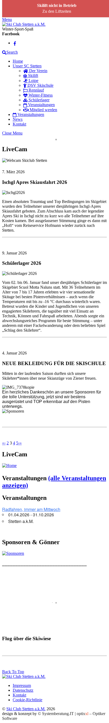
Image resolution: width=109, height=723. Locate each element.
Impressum (22, 685)
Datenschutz (23, 690)
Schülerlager (38, 100)
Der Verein (37, 70)
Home (18, 61)
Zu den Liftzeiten (56, 11)
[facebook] (15, 43)
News (17, 119)
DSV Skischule (39, 85)
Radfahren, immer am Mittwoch (31, 509)
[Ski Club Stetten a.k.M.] (24, 24)
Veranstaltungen (41, 104)
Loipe (33, 80)
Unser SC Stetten (27, 66)
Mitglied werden (43, 109)
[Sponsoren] (13, 553)
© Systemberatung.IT (56, 713)
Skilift (32, 75)
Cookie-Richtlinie (27, 700)
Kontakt (19, 124)
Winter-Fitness (40, 95)
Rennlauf (36, 90)
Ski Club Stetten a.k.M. (26, 709)
